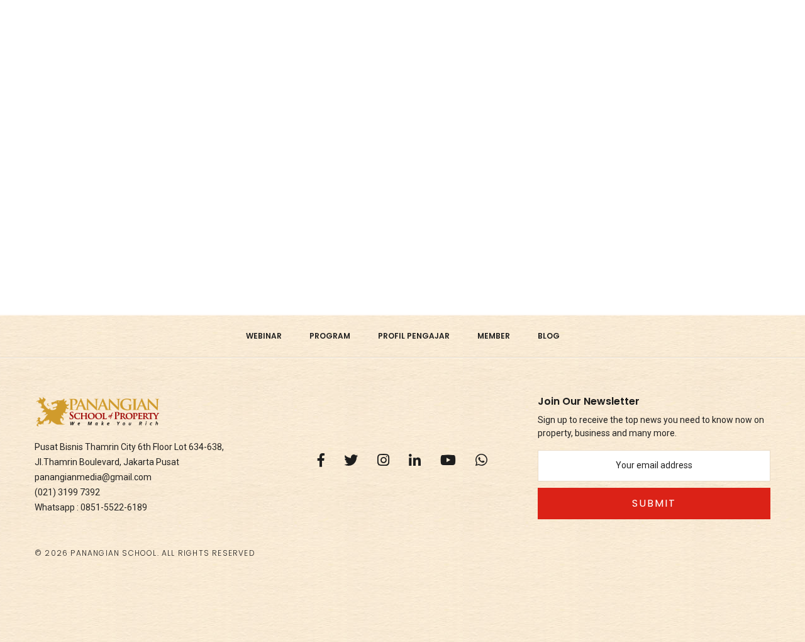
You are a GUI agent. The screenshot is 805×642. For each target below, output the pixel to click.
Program (329, 335)
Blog (549, 335)
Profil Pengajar (414, 335)
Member (493, 335)
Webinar (264, 335)
